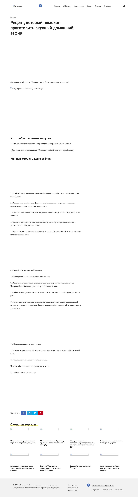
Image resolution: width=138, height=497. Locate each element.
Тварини (98, 6)
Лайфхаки (66, 6)
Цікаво (89, 6)
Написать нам (107, 490)
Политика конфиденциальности (103, 486)
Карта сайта (119, 490)
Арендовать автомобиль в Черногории (73, 487)
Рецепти (57, 6)
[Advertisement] (39, 59)
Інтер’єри (107, 6)
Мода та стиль (79, 6)
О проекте (95, 490)
